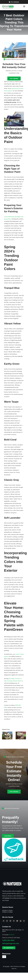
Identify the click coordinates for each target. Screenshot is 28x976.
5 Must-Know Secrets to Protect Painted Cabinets (19, 733)
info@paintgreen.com (10, 943)
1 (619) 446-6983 (8, 940)
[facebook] (3, 921)
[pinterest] (13, 921)
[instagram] (10, 921)
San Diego (11, 678)
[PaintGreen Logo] (8, 6)
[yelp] (24, 921)
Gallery (22, 733)
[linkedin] (20, 921)
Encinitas (10, 681)
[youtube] (17, 921)
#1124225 (11, 934)
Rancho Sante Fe (18, 681)
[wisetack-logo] (14, 838)
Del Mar (17, 678)
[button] (3, 736)
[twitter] (7, 921)
